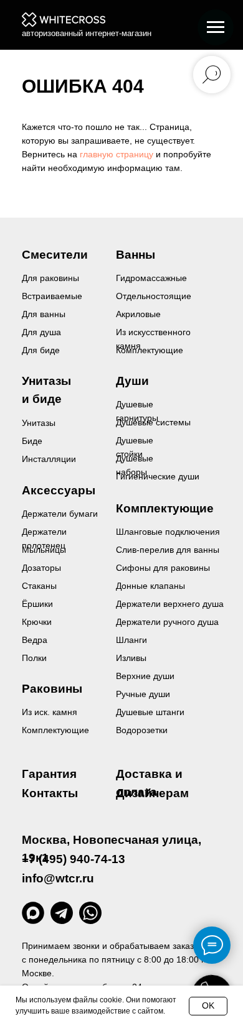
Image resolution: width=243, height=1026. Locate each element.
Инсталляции (49, 459)
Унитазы (38, 423)
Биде (32, 441)
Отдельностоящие (153, 296)
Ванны (135, 254)
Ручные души (143, 694)
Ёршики (37, 604)
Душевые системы (153, 422)
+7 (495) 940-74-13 (73, 859)
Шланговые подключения (168, 532)
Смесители (55, 254)
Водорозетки (142, 730)
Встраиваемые (52, 296)
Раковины (52, 688)
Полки (34, 658)
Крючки (37, 622)
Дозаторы (41, 568)
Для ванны (43, 314)
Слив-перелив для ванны (167, 550)
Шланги (131, 640)
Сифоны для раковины (163, 568)
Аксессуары (58, 490)
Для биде (41, 350)
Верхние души (145, 676)
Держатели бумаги (60, 514)
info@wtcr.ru (58, 878)
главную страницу (116, 154)
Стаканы (39, 586)
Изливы (131, 658)
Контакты (50, 793)
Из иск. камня (49, 712)
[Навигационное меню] (215, 27)
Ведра (34, 640)
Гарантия (49, 773)
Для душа (41, 332)
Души (132, 380)
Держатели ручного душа (167, 622)
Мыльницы (44, 550)
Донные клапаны (150, 586)
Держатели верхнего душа (170, 604)
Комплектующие (55, 730)
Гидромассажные (151, 278)
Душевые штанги (150, 712)
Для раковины (50, 278)
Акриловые (138, 314)
